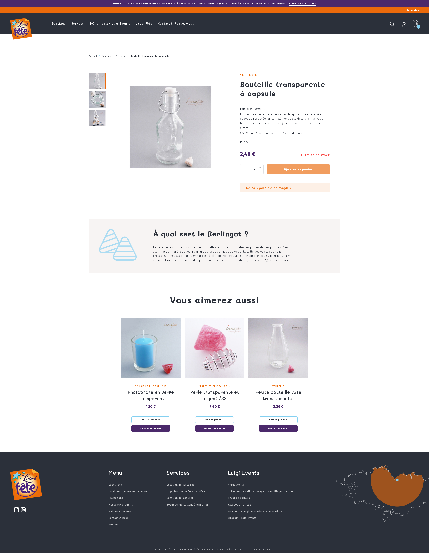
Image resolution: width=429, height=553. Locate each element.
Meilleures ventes (120, 511)
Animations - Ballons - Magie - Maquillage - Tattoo (260, 491)
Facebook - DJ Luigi (240, 504)
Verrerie (248, 75)
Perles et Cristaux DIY (214, 386)
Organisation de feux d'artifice (186, 491)
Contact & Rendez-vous (176, 23)
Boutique (59, 23)
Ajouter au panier (298, 169)
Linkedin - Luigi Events (242, 517)
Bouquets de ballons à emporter (187, 504)
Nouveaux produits (121, 504)
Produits (114, 524)
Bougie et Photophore (151, 386)
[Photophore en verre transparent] (151, 348)
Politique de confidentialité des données (254, 549)
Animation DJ (236, 484)
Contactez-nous (119, 517)
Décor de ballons (239, 497)
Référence (247, 108)
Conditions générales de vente (128, 491)
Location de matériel (180, 497)
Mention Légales (224, 549)
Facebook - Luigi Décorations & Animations (255, 511)
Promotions (116, 497)
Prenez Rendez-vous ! (302, 3)
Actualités (413, 10)
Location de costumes (180, 484)
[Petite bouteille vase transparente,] (278, 348)
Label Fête (144, 23)
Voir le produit (151, 419)
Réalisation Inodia (205, 549)
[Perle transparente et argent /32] (214, 348)
